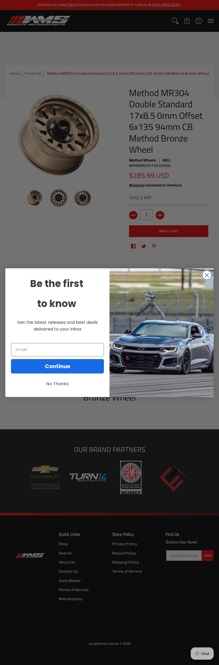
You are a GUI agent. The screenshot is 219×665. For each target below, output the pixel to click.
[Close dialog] (207, 275)
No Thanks (57, 384)
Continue (57, 366)
